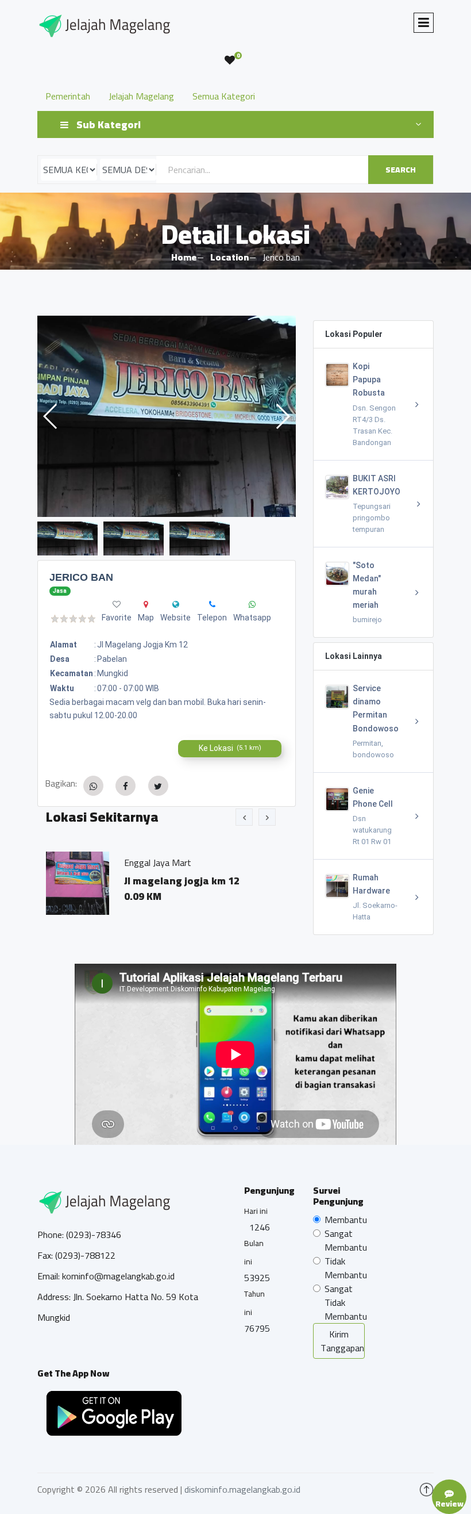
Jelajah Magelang (141, 96)
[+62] (212, 604)
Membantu (346, 1219)
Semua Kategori (223, 96)
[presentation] (244, 817)
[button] (282, 416)
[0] (230, 60)
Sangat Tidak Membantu (346, 1302)
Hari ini (256, 1210)
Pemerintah (67, 96)
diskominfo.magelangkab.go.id (242, 1489)
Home (183, 257)
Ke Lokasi (230, 748)
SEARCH (400, 169)
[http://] (175, 604)
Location (229, 257)
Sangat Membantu (346, 1240)
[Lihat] (166, 416)
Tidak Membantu (346, 1268)
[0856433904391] (252, 604)
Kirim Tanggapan (342, 1340)
